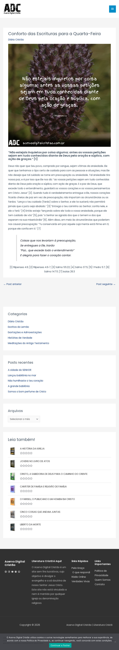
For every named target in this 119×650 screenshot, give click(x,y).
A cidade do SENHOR (19, 370)
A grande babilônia (19, 386)
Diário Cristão (16, 39)
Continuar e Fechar (60, 645)
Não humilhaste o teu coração (25, 380)
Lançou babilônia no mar (22, 375)
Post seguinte (106, 284)
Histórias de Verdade (20, 337)
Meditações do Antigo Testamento (28, 343)
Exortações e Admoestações (25, 332)
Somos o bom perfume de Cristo (27, 391)
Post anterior (12, 284)
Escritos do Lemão (18, 326)
